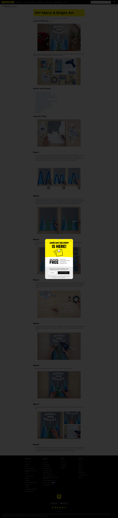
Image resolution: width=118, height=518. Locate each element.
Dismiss (52, 272)
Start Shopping (63, 272)
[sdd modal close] (71, 241)
